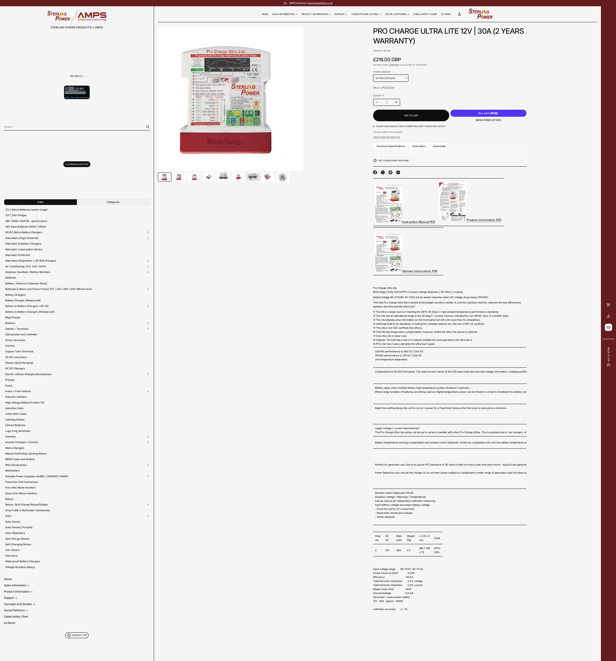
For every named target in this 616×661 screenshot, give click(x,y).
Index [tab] (40, 202)
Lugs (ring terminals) (17, 430)
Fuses (8, 385)
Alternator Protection (17, 255)
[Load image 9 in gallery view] (282, 177)
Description (419, 146)
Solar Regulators (15, 532)
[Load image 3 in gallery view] (194, 177)
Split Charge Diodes (17, 538)
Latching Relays (14, 419)
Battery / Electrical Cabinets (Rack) (26, 283)
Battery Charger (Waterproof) (23, 300)
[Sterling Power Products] (76, 16)
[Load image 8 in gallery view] (267, 177)
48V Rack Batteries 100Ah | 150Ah (25, 226)
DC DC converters (16, 357)
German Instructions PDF (420, 271)
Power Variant (382, 72)
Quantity (378, 95)
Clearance (11, 555)
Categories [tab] (113, 202)
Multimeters (12, 470)
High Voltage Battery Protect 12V (25, 402)
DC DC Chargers (15, 368)
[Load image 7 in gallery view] (253, 177)
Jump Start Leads (15, 413)
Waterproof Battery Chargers (22, 561)
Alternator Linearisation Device (23, 249)
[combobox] (74, 126)
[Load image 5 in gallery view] (223, 177)
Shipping (393, 65)
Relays (9, 498)
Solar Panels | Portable (19, 527)
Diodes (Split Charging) (19, 362)
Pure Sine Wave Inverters (20, 487)
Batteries (10, 277)
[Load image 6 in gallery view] (238, 177)
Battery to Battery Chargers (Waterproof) (29, 311)
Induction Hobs (14, 408)
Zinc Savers (12, 549)
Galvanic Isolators (16, 396)
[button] (77, 127)
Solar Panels (12, 521)
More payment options (488, 120)
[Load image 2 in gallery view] (179, 177)
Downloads (439, 146)
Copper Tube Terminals (19, 351)
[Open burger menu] (608, 327)
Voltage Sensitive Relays (20, 567)
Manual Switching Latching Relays (26, 453)
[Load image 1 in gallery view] (164, 177)
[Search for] (148, 127)
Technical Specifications (390, 146)
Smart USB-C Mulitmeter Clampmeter (27, 510)
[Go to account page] (608, 316)
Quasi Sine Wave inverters (21, 493)
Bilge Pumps (12, 317)
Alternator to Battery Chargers (23, 243)
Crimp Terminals (15, 340)
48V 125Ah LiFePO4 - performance (26, 221)
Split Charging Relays (18, 544)
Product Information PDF (484, 220)
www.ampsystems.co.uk (320, 3)
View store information (386, 137)
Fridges (9, 379)
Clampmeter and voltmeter (21, 334)
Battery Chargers (15, 294)
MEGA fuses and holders (20, 459)
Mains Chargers (14, 447)
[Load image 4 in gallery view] (208, 177)
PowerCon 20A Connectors (21, 481)
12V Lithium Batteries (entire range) (26, 209)
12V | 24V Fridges (16, 215)
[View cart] (608, 304)
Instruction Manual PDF (418, 222)
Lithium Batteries (15, 425)
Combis (9, 345)
